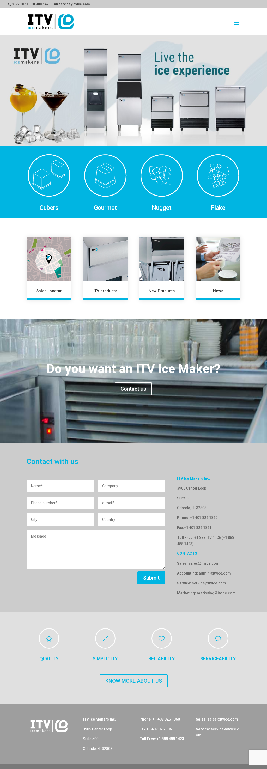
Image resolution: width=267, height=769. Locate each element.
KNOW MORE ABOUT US (133, 653)
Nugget (162, 180)
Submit (151, 550)
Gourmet (105, 180)
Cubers (49, 180)
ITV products (105, 263)
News (218, 263)
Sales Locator (49, 263)
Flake (218, 180)
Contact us (133, 361)
